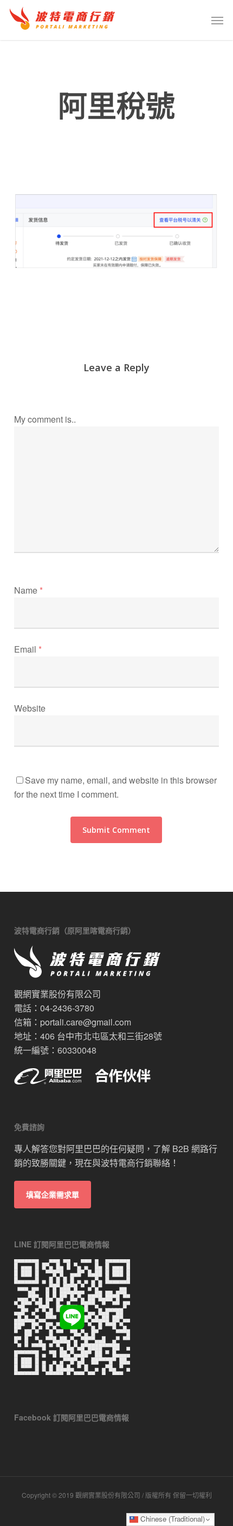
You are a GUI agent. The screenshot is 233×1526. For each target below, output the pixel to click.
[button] (217, 20)
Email (28, 649)
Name (28, 590)
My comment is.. (45, 419)
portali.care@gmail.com (85, 1022)
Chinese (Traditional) (171, 1519)
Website (30, 708)
